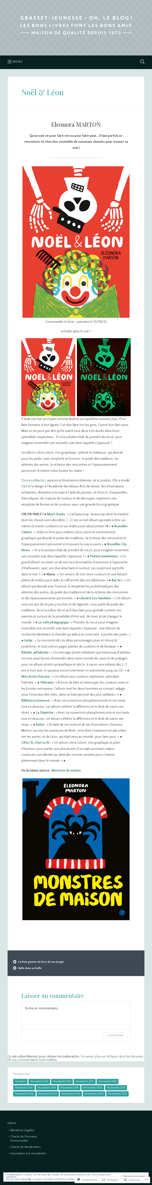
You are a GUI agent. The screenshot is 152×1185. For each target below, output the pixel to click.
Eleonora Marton (33, 480)
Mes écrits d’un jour (35, 677)
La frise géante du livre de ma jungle (41, 961)
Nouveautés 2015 (85, 1081)
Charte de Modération (25, 1147)
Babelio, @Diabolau (35, 652)
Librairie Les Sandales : (96, 598)
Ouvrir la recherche (141, 61)
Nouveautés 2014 (62, 1081)
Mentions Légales (22, 1130)
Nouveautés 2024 (71, 1094)
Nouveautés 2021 (116, 1087)
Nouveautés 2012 (39, 1081)
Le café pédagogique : (54, 622)
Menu (17, 62)
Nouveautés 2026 (117, 1094)
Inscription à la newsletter (28, 1153)
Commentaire (116, 1035)
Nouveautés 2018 (47, 1087)
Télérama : (47, 682)
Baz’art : (117, 580)
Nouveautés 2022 (24, 1094)
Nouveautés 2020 (92, 1087)
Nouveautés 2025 (94, 1094)
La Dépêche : (45, 713)
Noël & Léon (42, 92)
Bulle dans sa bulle (30, 968)
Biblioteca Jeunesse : (36, 700)
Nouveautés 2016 (107, 1081)
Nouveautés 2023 (48, 1094)
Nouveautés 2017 (24, 1087)
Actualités (20, 1081)
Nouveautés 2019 (69, 1087)
